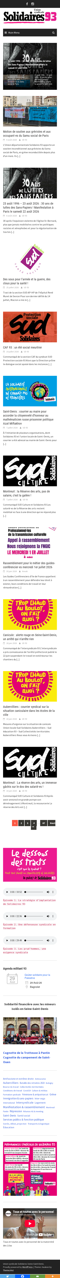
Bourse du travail (11, 1086)
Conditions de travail (12, 1090)
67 (43, 823)
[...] (18, 156)
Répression (16, 1111)
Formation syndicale (12, 1094)
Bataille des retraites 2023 (32, 1082)
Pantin (5, 1111)
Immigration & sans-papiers (18, 1098)
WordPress (27, 1267)
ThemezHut (8, 1270)
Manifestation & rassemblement (24, 1107)
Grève (53, 1094)
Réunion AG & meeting (33, 1111)
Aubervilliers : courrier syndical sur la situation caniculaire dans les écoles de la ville (29, 711)
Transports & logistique (38, 1123)
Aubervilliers (10, 1083)
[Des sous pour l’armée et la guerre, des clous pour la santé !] (30, 258)
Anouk (25, 571)
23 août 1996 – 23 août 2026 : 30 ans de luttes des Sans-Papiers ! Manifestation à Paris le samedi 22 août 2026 (43, 79)
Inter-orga (40, 1098)
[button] (49, 59)
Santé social (23, 1115)
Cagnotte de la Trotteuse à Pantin (26, 1053)
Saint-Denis (9, 1115)
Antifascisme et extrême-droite (18, 1078)
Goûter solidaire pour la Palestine (37, 976)
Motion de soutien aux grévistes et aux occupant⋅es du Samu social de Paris (16, 80)
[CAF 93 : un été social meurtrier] (30, 326)
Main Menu (14, 32)
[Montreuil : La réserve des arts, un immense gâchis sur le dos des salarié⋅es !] (30, 761)
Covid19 (27, 1090)
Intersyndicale (24, 1102)
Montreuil (50, 1107)
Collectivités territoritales (32, 1086)
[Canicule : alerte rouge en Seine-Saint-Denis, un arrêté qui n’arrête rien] (30, 614)
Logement (40, 1102)
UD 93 (24, 139)
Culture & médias (39, 1090)
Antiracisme (40, 1078)
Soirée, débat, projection (14, 1123)
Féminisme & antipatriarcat (35, 1094)
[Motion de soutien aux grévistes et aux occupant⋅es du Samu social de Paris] (30, 110)
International (9, 1102)
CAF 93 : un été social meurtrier (22, 347)
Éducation (8, 1127)
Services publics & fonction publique (23, 1119)
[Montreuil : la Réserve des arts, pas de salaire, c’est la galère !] (30, 470)
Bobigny (49, 1083)
